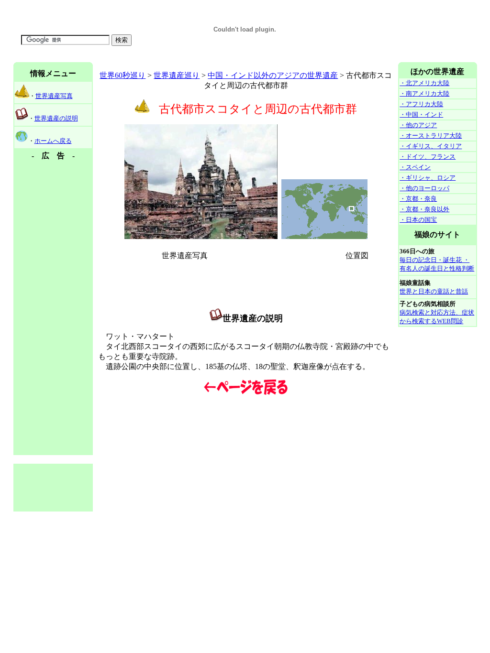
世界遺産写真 (54, 95)
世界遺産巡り (177, 75)
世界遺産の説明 (56, 118)
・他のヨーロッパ (424, 188)
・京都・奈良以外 (424, 209)
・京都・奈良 (418, 198)
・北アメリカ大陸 (424, 83)
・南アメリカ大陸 (424, 93)
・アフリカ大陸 (421, 104)
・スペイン (415, 167)
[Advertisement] (187, 58)
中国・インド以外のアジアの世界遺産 (273, 75)
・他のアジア (418, 125)
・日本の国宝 (418, 219)
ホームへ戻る (53, 140)
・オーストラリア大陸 (431, 135)
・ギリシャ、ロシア (428, 177)
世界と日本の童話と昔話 (434, 291)
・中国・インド (421, 114)
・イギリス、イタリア (431, 146)
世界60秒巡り (122, 75)
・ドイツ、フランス (428, 156)
